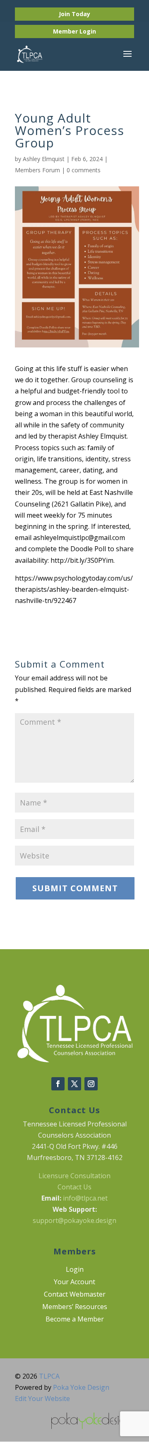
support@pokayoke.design (74, 1220)
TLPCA (49, 1376)
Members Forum (37, 170)
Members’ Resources (74, 1307)
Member (66, 31)
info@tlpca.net (85, 1198)
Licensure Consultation (74, 1175)
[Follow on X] (74, 1083)
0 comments (84, 170)
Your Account (74, 1282)
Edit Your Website (42, 1398)
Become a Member (75, 1320)
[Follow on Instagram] (91, 1083)
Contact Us (74, 1186)
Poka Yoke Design (81, 1387)
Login (87, 31)
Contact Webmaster (75, 1295)
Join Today (74, 14)
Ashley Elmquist (44, 159)
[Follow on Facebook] (58, 1083)
